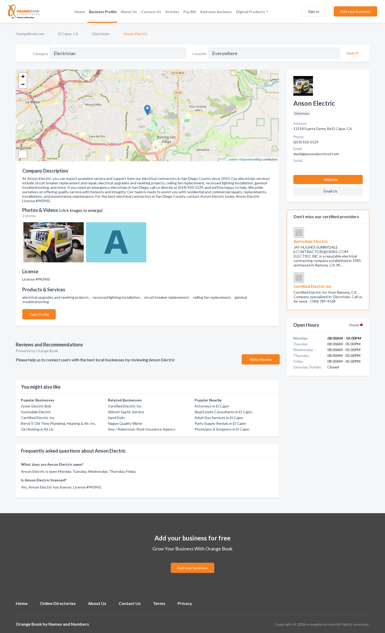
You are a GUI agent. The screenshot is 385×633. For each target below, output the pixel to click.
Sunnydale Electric (36, 412)
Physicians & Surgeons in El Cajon (222, 429)
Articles (172, 11)
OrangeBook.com (30, 33)
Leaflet (232, 159)
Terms (159, 603)
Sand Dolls (116, 417)
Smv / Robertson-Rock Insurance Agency (141, 429)
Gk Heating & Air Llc (37, 429)
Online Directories (58, 603)
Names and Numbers (68, 623)
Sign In (313, 11)
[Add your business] (192, 561)
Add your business (216, 11)
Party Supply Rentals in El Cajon (220, 423)
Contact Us (151, 11)
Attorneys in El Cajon (212, 406)
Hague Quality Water (125, 423)
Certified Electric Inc (38, 417)
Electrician (100, 33)
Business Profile (103, 11)
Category (40, 53)
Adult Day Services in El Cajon (219, 417)
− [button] (23, 84)
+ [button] (23, 76)
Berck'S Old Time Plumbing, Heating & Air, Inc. (58, 423)
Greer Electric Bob (36, 406)
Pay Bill (189, 11)
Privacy (185, 603)
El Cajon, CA (68, 33)
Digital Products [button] (250, 11)
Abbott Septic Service (126, 412)
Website (331, 179)
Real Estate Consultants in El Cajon (223, 412)
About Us (129, 11)
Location (199, 53)
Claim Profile (39, 314)
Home (79, 11)
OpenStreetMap (251, 159)
